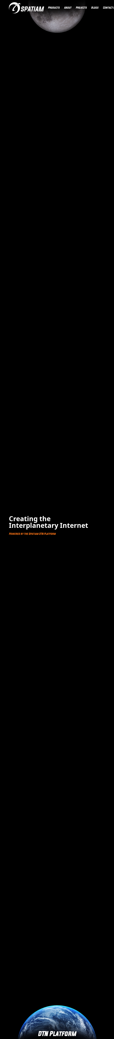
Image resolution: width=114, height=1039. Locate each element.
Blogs (94, 8)
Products (54, 8)
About (67, 8)
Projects (81, 8)
